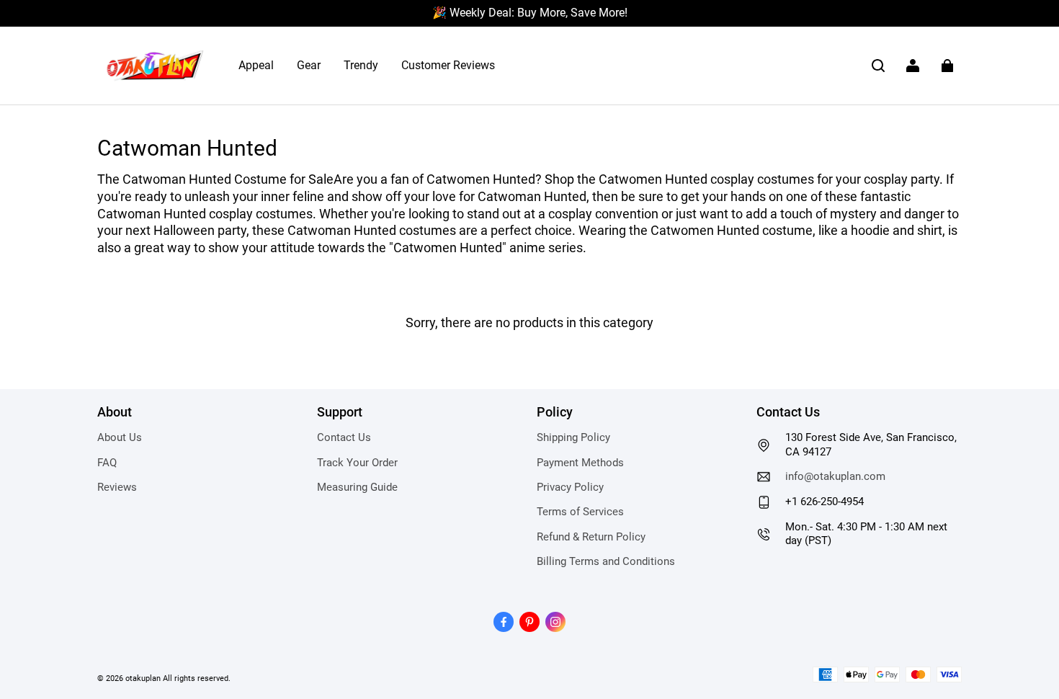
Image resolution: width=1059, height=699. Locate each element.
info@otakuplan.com (835, 476)
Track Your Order (357, 462)
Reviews (117, 487)
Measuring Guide (357, 487)
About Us (119, 437)
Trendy (361, 65)
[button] (878, 65)
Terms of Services (580, 511)
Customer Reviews (448, 65)
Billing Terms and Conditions (606, 561)
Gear (309, 65)
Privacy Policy (570, 487)
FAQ (107, 462)
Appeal (256, 65)
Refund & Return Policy (591, 536)
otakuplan (143, 678)
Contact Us (344, 437)
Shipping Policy (573, 437)
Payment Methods (580, 462)
